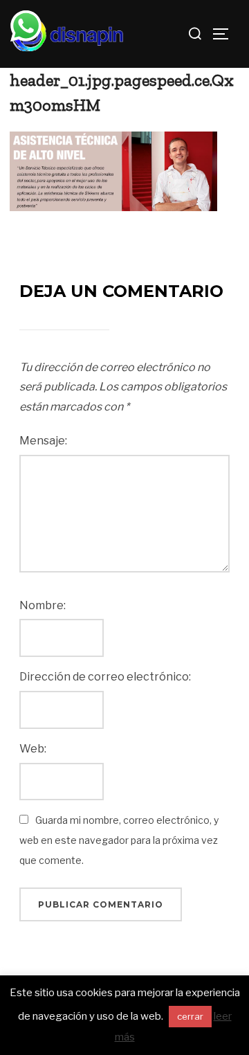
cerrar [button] (190, 1016)
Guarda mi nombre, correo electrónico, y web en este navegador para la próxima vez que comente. (119, 840)
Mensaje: (43, 440)
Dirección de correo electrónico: (105, 676)
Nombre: (42, 605)
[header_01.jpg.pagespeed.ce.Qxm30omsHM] (113, 170)
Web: (32, 748)
